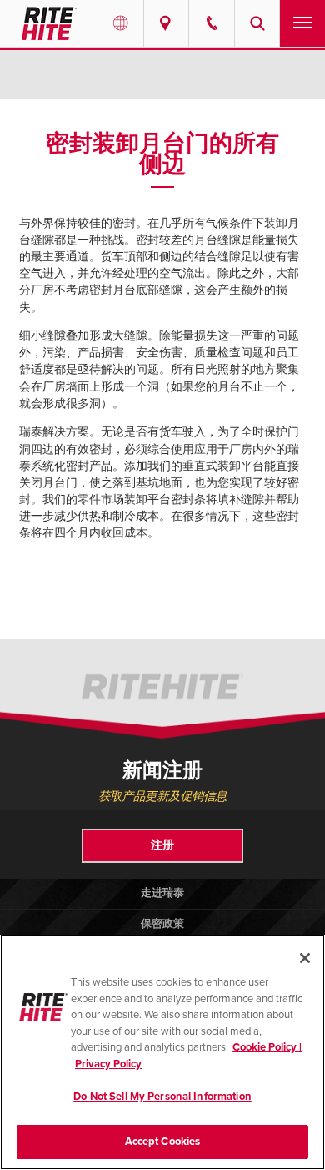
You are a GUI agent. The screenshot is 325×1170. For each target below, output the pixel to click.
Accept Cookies (163, 1141)
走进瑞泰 (162, 893)
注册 (162, 845)
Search (257, 23)
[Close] (305, 958)
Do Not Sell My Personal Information (162, 1096)
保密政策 (162, 923)
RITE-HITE (49, 23)
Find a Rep (166, 23)
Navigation (302, 23)
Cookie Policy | (267, 1047)
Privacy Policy (108, 1064)
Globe (120, 23)
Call (211, 23)
